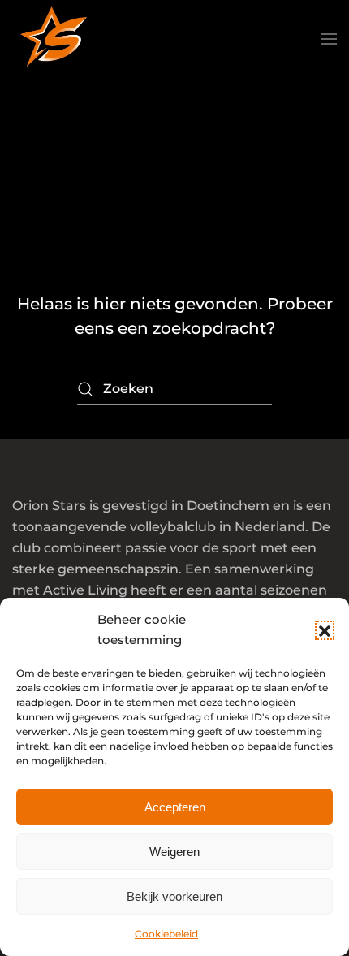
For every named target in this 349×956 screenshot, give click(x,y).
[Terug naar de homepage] (52, 39)
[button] (325, 630)
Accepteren (174, 807)
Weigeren (174, 852)
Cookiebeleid (166, 934)
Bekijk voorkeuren (174, 896)
